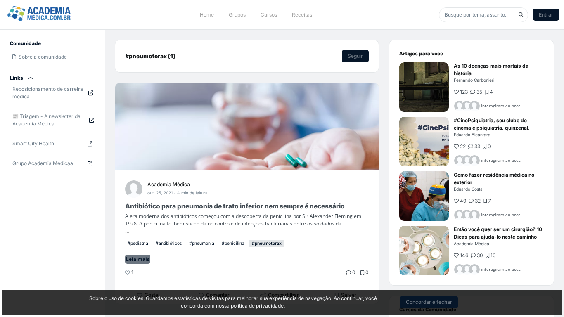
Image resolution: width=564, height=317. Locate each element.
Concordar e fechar (429, 302)
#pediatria (138, 243)
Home (207, 15)
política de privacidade (257, 306)
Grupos (237, 15)
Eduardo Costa (468, 189)
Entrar (546, 15)
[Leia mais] (424, 87)
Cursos (269, 15)
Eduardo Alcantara (472, 134)
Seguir (355, 56)
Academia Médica (168, 184)
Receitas (302, 15)
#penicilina (233, 243)
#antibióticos (169, 243)
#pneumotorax (267, 243)
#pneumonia (201, 243)
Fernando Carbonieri (474, 80)
